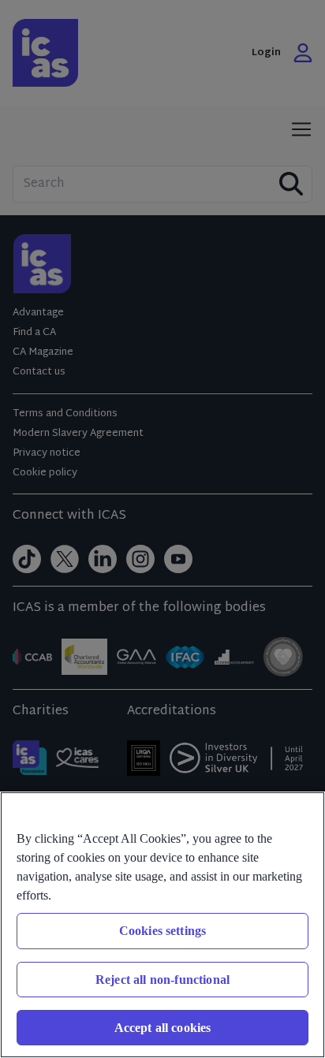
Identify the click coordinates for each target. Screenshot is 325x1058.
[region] (162, 925)
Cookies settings (163, 930)
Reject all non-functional (162, 979)
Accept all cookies (162, 1027)
